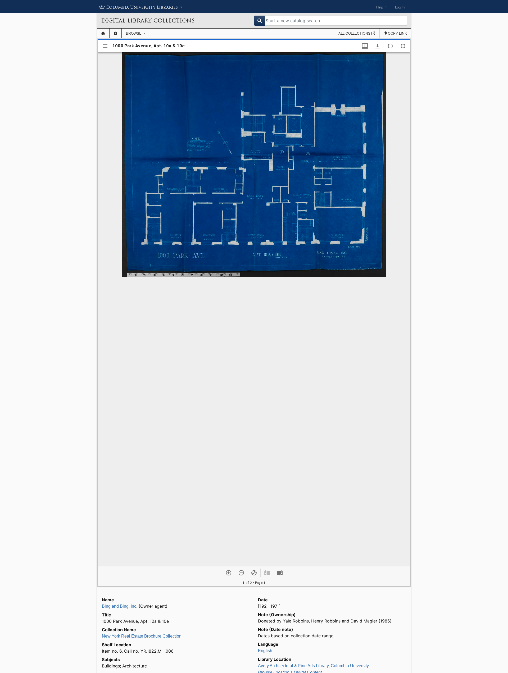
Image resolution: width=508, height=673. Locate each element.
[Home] (103, 33)
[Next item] (279, 572)
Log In (400, 7)
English (265, 650)
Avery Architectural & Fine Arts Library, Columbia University (313, 665)
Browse (134, 33)
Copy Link (397, 33)
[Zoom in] (228, 572)
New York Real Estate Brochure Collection (142, 636)
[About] (115, 33)
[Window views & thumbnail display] (365, 46)
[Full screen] (403, 46)
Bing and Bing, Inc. (119, 606)
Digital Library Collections (147, 20)
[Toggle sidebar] (105, 46)
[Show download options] (377, 46)
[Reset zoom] (254, 572)
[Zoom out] (241, 572)
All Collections (354, 33)
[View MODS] (390, 46)
